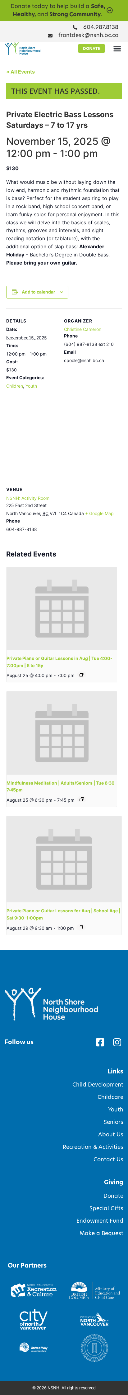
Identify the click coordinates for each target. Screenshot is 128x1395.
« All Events (20, 72)
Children (14, 386)
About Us (110, 1134)
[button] (117, 48)
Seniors (113, 1122)
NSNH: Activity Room (27, 498)
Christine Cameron (82, 329)
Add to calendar (38, 291)
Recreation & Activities (93, 1147)
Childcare (110, 1097)
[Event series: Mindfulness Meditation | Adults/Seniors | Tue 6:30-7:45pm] (82, 799)
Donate (113, 1196)
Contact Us (108, 1159)
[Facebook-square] (100, 1042)
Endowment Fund (99, 1221)
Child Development (97, 1085)
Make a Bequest (101, 1233)
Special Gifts (106, 1208)
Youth (31, 386)
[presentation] (62, 608)
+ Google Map (99, 513)
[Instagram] (117, 1042)
